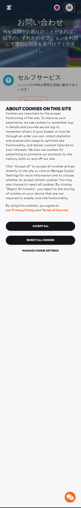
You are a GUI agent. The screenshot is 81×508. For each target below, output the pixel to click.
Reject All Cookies (40, 240)
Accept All (41, 226)
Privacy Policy (23, 210)
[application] (70, 497)
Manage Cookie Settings (40, 251)
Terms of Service (55, 210)
